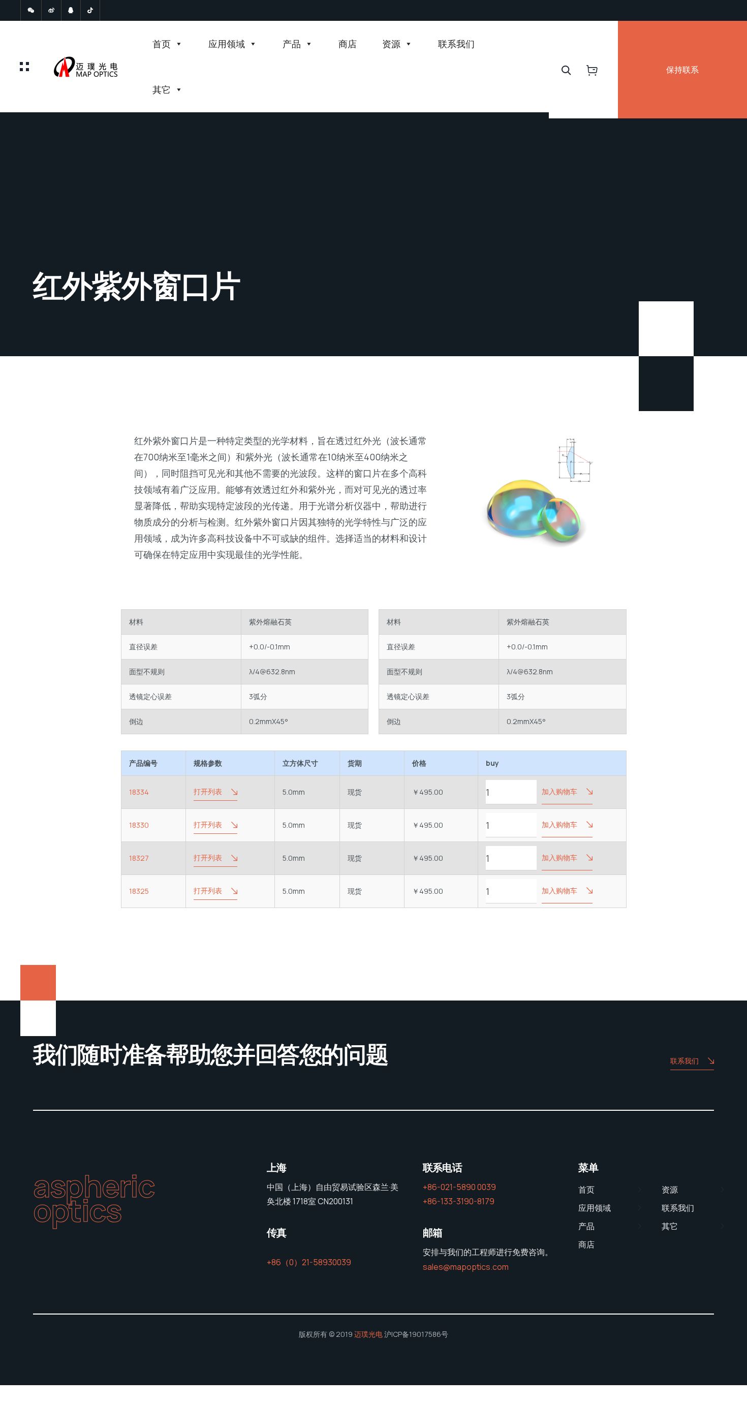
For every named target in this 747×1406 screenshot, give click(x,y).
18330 (139, 825)
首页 (161, 44)
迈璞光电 (368, 1334)
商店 (347, 44)
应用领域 (226, 44)
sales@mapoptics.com (466, 1266)
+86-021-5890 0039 (459, 1187)
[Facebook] (51, 10)
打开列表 (208, 791)
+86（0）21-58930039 (309, 1262)
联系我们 (456, 44)
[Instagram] (90, 10)
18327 (139, 858)
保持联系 (682, 69)
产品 (292, 44)
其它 (161, 89)
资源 (391, 44)
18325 (139, 891)
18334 (139, 792)
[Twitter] (31, 10)
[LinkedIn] (70, 10)
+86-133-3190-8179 (458, 1201)
